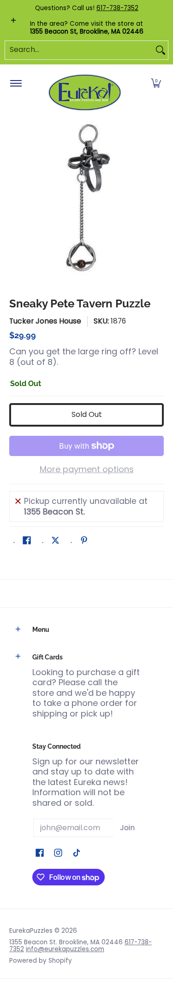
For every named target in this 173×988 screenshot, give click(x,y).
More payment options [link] (87, 469)
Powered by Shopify (40, 960)
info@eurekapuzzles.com (65, 949)
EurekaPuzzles (31, 930)
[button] (156, 83)
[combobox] (79, 50)
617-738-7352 (117, 8)
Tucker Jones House (45, 321)
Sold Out (87, 414)
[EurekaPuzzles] (85, 92)
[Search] (160, 50)
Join (127, 827)
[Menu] (15, 83)
